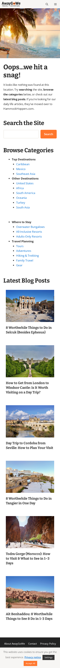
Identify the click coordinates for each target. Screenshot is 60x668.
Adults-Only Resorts (29, 236)
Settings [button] (48, 657)
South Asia (23, 207)
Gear (19, 265)
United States (25, 183)
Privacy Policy (48, 643)
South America (25, 193)
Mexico (21, 169)
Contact (32, 643)
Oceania (21, 198)
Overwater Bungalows (30, 227)
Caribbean (23, 164)
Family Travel (24, 260)
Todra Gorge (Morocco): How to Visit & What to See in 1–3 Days (28, 558)
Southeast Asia (25, 174)
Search (48, 134)
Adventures (23, 251)
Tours (20, 246)
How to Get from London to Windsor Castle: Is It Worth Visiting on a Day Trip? (27, 387)
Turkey (20, 202)
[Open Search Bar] (47, 4)
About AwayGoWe (14, 643)
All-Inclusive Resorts (29, 232)
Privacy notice (32, 657)
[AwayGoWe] (11, 4)
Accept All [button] (30, 663)
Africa (20, 188)
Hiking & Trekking (27, 255)
